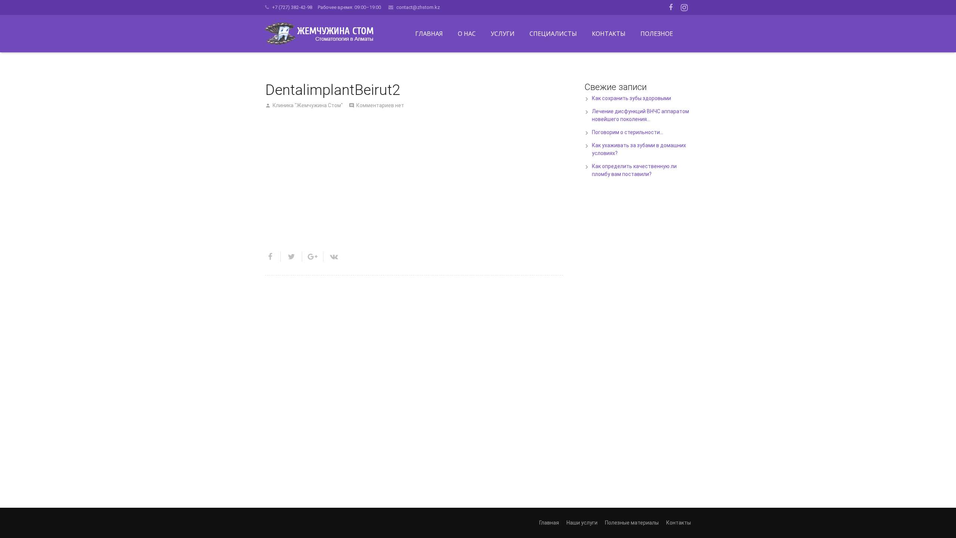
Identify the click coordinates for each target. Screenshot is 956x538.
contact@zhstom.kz (418, 7)
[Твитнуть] (291, 256)
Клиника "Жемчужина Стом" (308, 105)
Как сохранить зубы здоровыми (631, 98)
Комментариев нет (380, 105)
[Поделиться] (273, 256)
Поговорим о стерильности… (627, 132)
